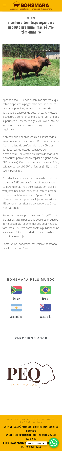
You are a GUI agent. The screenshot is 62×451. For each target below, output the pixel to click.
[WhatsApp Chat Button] (54, 443)
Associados (34, 419)
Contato (37, 421)
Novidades (48, 419)
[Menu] (4, 6)
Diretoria (19, 419)
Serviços (25, 421)
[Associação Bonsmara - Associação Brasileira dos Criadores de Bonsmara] (31, 5)
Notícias (31, 17)
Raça (9, 419)
